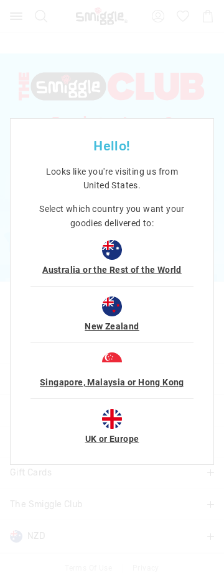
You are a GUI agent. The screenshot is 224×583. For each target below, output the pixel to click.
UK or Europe (112, 439)
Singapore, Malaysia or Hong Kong (112, 382)
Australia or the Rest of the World (112, 270)
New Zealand (112, 326)
